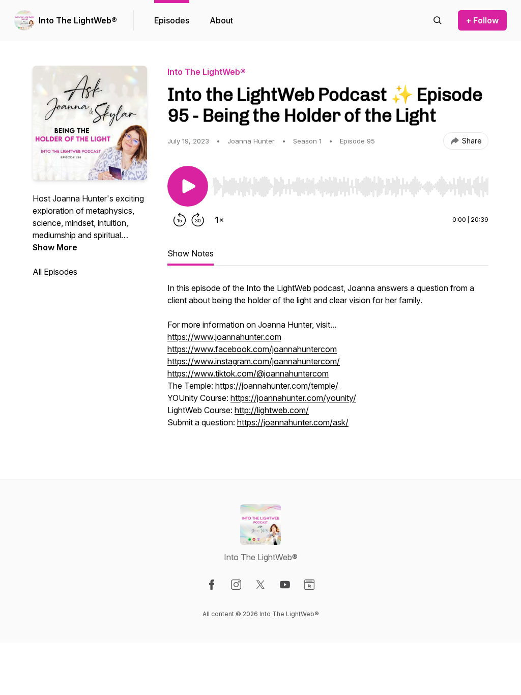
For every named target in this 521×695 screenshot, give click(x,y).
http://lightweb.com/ (272, 410)
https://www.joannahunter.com (224, 337)
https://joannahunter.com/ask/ (293, 422)
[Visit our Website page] (309, 585)
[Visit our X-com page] (260, 585)
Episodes (171, 20)
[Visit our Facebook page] (212, 585)
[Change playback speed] (219, 220)
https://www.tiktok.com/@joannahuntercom (248, 373)
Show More (55, 247)
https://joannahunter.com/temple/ (276, 386)
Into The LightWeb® (78, 20)
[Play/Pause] (187, 186)
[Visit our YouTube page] (285, 585)
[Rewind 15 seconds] (179, 220)
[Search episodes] (437, 20)
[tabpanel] (327, 360)
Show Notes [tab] (190, 253)
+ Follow (482, 20)
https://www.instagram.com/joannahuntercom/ (253, 361)
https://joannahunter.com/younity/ (293, 398)
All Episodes (55, 272)
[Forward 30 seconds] (198, 220)
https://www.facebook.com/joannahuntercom (252, 349)
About (221, 20)
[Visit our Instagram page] (236, 585)
